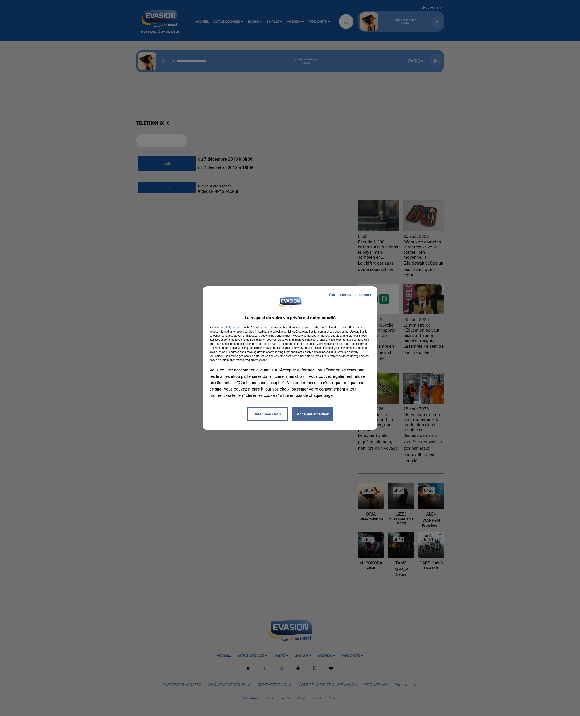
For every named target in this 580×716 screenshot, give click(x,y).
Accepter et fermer (313, 414)
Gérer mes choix (267, 414)
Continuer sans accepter (350, 294)
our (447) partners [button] (231, 327)
